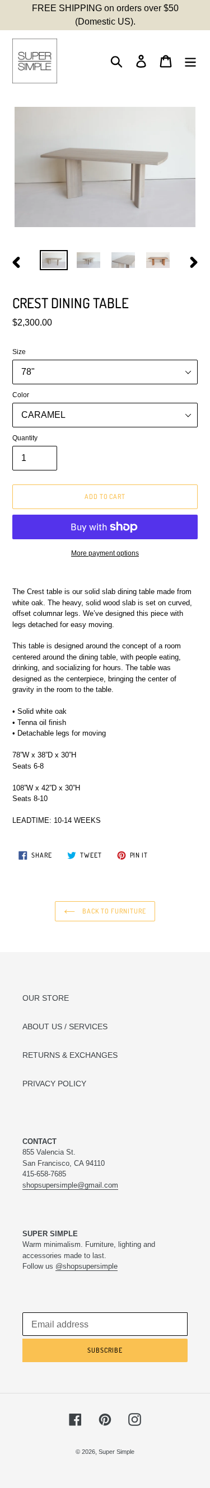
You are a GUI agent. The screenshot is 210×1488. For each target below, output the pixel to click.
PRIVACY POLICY (54, 1083)
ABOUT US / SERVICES (65, 1026)
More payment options (105, 553)
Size (19, 352)
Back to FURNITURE (113, 911)
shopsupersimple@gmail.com (70, 1185)
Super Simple (116, 1451)
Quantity (25, 438)
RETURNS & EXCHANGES (70, 1055)
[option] (53, 262)
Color (20, 395)
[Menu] (190, 61)
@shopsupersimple (86, 1266)
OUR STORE (45, 997)
